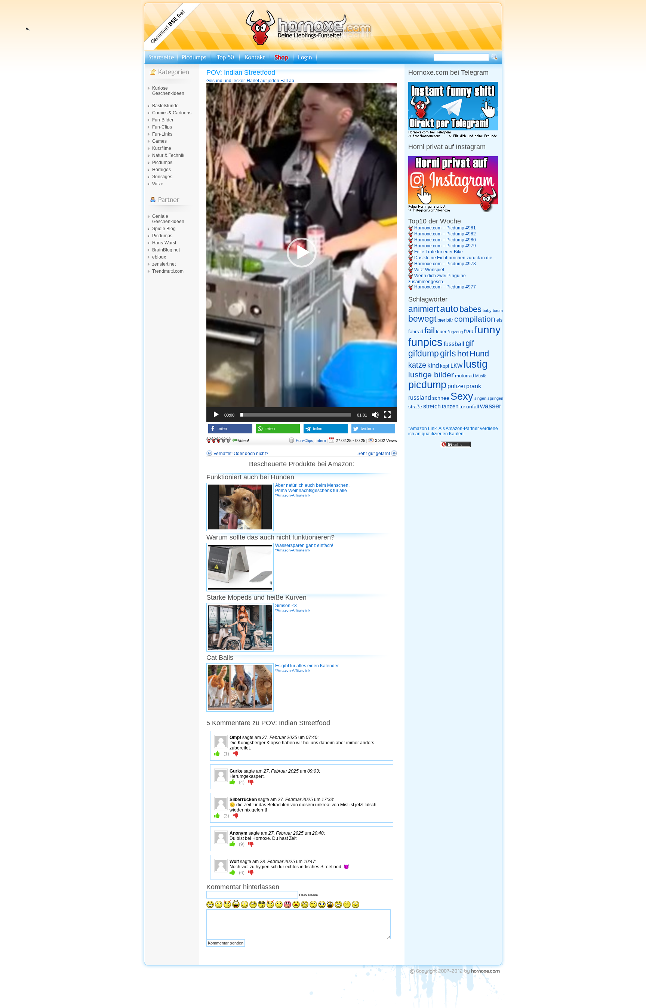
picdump (427, 384)
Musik (480, 376)
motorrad (464, 375)
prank (473, 386)
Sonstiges (162, 176)
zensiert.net (164, 264)
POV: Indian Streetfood (240, 72)
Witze (157, 183)
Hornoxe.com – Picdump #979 (445, 245)
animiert (423, 309)
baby (487, 310)
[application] (301, 252)
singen (480, 398)
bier (441, 320)
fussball (454, 343)
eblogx (159, 257)
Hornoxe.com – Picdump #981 (445, 228)
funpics (425, 342)
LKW (456, 365)
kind (433, 365)
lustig (475, 364)
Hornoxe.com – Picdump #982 (445, 233)
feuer (441, 331)
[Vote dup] (217, 754)
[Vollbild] (387, 414)
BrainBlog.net (166, 250)
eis (499, 320)
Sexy (461, 396)
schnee (440, 398)
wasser (490, 406)
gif (469, 343)
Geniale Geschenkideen (168, 219)
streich (432, 406)
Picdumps (162, 162)
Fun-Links (162, 134)
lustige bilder (431, 374)
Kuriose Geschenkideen (168, 91)
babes (470, 309)
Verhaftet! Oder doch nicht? (240, 453)
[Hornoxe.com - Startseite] (323, 49)
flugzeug (455, 332)
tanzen (450, 406)
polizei (456, 386)
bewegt (422, 319)
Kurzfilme (161, 148)
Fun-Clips (162, 127)
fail (429, 330)
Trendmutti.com (168, 271)
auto (449, 308)
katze (417, 365)
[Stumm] (375, 414)
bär (449, 320)
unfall (472, 406)
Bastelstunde (165, 105)
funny (487, 330)
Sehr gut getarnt (373, 453)
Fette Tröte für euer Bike (438, 251)
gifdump (423, 353)
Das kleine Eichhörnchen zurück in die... (455, 257)
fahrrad (415, 331)
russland (419, 398)
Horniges (161, 169)
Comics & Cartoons (171, 112)
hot (462, 353)
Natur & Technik (168, 155)
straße (415, 406)
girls (448, 353)
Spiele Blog (164, 228)
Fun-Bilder (162, 120)
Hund (479, 353)
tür (462, 406)
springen (495, 398)
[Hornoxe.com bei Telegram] (453, 136)
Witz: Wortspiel (429, 269)
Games (159, 141)
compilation (474, 319)
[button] (302, 253)
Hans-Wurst (164, 242)
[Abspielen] (216, 414)
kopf (444, 366)
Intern (321, 440)
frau (468, 331)
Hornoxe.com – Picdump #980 (445, 239)
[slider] (295, 415)
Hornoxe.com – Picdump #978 (445, 263)
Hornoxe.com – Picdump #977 (445, 287)
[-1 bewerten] (236, 754)
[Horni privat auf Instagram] (453, 210)
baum (498, 310)
